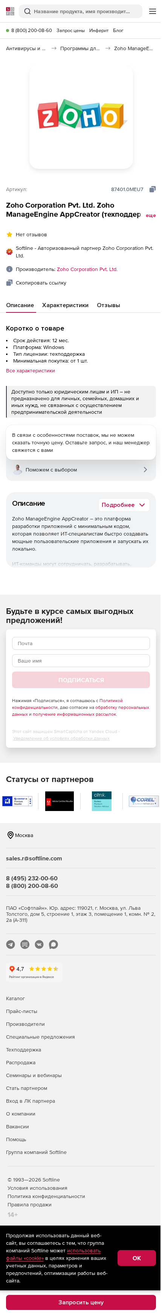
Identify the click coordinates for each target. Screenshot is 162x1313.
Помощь (16, 1139)
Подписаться (81, 679)
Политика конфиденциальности (46, 1196)
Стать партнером (26, 1088)
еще (151, 216)
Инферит (99, 30)
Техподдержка (23, 1050)
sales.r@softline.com (34, 858)
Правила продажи (30, 1204)
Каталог (15, 998)
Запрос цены (71, 30)
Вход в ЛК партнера (30, 1101)
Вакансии (17, 1126)
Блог (118, 30)
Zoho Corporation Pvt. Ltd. (87, 269)
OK (137, 1258)
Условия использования (37, 1188)
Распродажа (20, 1062)
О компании (20, 1114)
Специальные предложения (40, 1037)
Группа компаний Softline (36, 1152)
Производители (25, 1024)
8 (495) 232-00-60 (32, 878)
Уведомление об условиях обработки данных (61, 738)
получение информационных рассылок (74, 714)
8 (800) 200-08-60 (31, 30)
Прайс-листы (21, 1011)
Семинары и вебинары (34, 1075)
